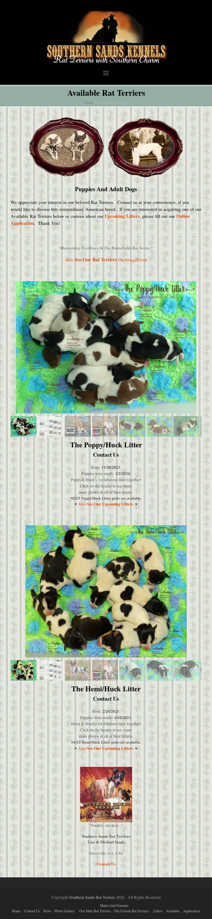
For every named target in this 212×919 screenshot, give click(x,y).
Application (191, 910)
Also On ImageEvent (106, 259)
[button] (106, 73)
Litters (158, 910)
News (47, 910)
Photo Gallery (65, 910)
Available (173, 910)
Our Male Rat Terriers (95, 910)
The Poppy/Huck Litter (106, 444)
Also (82, 504)
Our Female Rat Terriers (131, 910)
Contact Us (106, 454)
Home (88, 102)
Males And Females (114, 905)
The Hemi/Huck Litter (106, 688)
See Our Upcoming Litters (110, 504)
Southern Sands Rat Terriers (92, 897)
